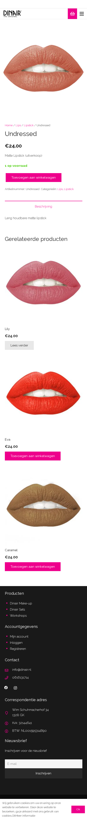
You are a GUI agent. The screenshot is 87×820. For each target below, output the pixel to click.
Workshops (18, 616)
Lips (18, 125)
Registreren (18, 649)
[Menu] (81, 13)
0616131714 (20, 677)
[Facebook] (6, 687)
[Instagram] (15, 688)
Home (9, 125)
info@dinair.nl (21, 670)
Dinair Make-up (21, 603)
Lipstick (29, 125)
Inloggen (16, 643)
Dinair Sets (17, 609)
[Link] (12, 14)
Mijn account (19, 636)
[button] (80, 25)
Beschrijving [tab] (43, 206)
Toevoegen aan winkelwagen (33, 177)
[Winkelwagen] (72, 13)
